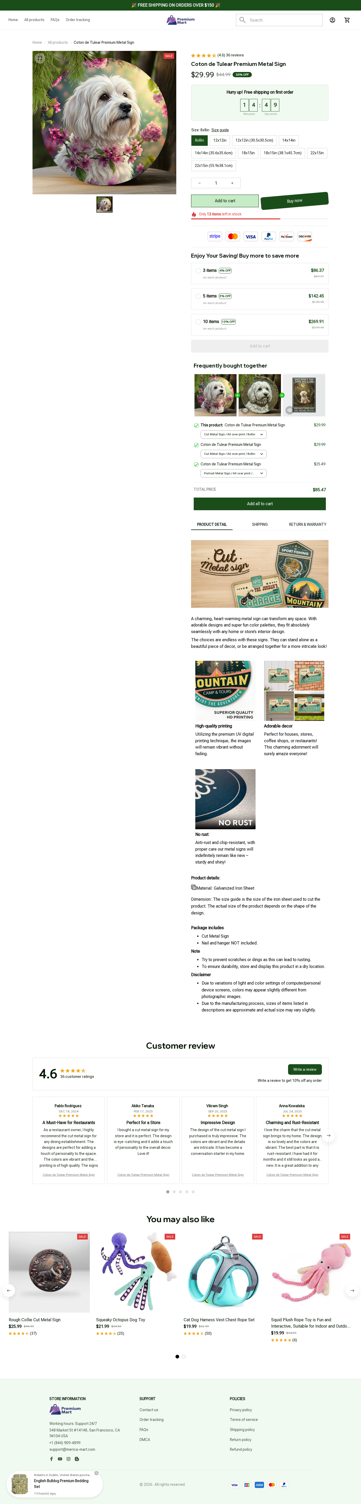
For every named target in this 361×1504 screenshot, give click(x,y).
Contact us (149, 1410)
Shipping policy (242, 1430)
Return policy (240, 1440)
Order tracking (152, 1420)
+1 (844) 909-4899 (64, 1443)
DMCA (145, 1440)
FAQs (144, 1430)
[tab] (167, 1191)
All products (58, 42)
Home (37, 42)
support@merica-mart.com (72, 1449)
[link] (20, 1484)
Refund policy (241, 1449)
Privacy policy (241, 1410)
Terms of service (244, 1420)
